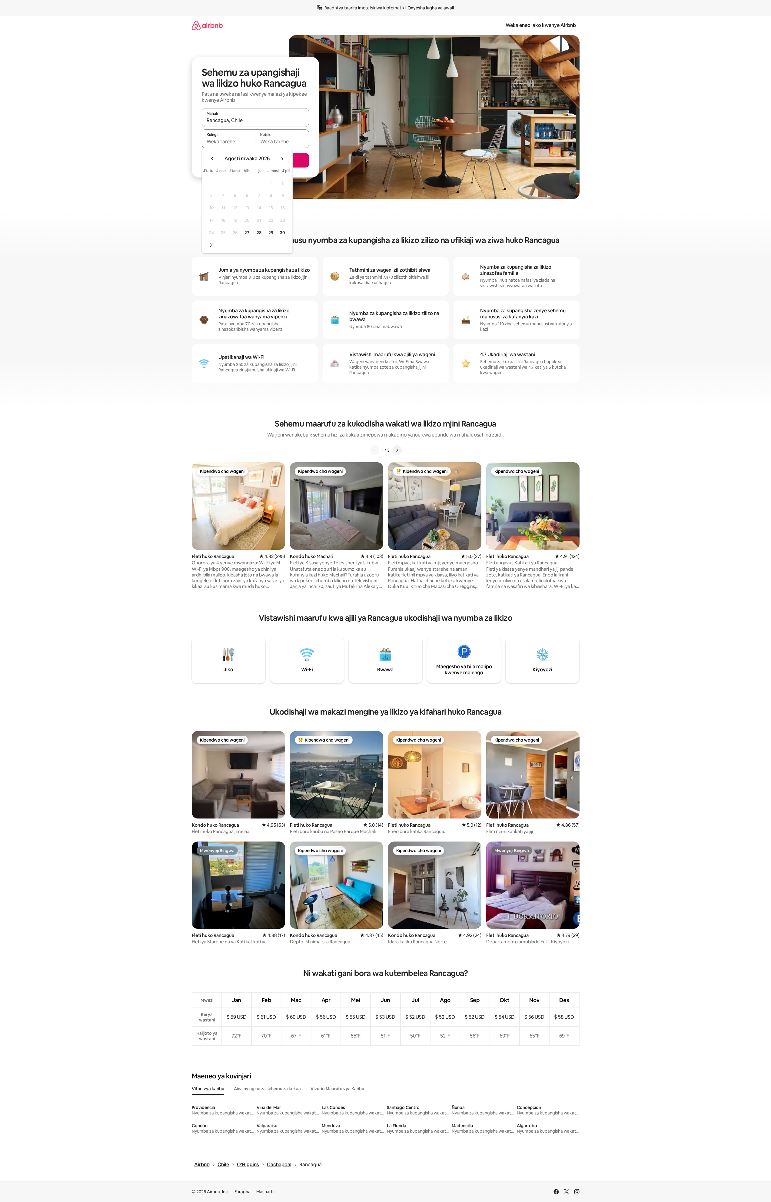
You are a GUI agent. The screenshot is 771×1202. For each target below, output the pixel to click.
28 (259, 232)
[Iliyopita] (374, 450)
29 (270, 232)
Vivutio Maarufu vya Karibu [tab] (337, 1088)
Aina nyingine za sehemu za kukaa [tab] (267, 1088)
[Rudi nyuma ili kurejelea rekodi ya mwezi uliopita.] (212, 159)
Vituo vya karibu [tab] (208, 1088)
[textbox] (229, 141)
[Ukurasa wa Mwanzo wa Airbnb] (207, 25)
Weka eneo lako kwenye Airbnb (541, 25)
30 (282, 232)
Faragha (242, 1191)
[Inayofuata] (397, 450)
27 (246, 232)
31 (211, 245)
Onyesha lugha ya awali (430, 8)
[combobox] (255, 120)
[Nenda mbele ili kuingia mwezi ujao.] (282, 159)
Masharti (265, 1191)
